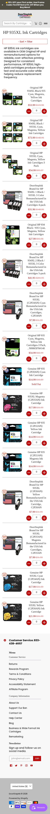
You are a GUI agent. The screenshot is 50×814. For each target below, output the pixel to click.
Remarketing (16, 736)
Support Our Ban (18, 708)
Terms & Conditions (20, 674)
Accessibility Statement (22, 684)
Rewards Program (19, 669)
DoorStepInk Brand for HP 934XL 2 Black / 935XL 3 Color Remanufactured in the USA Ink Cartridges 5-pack (36, 264)
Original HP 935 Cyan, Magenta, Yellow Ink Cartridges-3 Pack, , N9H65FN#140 (36, 342)
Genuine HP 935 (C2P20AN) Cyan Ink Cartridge (36, 371)
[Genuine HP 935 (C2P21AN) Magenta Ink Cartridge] (12, 463)
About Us (14, 702)
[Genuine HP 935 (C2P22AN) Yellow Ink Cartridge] (12, 433)
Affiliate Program (18, 689)
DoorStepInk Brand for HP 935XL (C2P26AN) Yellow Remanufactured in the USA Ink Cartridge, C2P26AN (36, 494)
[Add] (44, 111)
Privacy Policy (16, 679)
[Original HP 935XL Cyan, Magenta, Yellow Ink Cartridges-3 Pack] (12, 165)
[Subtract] (28, 111)
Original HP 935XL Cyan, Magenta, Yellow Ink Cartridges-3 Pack (36, 159)
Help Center (15, 718)
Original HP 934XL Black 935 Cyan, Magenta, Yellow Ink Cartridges (36, 94)
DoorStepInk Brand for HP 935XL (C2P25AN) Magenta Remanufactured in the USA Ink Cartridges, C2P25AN (36, 540)
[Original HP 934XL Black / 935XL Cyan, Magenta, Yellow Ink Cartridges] (12, 132)
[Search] (30, 23)
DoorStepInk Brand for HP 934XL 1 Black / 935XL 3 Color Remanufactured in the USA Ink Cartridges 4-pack (36, 195)
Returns (13, 664)
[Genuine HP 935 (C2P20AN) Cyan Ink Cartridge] (12, 376)
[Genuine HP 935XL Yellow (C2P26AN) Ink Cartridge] (12, 612)
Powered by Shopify (18, 798)
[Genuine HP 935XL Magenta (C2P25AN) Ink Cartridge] (12, 404)
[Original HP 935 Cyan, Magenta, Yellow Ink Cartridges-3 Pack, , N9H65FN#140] (12, 347)
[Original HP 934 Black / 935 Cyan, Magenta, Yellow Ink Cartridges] (12, 235)
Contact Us (15, 713)
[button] (36, 23)
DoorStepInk (15, 793)
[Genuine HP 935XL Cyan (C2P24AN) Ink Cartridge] (12, 583)
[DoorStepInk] (25, 15)
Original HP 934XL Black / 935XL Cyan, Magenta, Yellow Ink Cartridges (36, 127)
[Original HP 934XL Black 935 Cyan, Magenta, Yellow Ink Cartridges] (12, 100)
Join (37, 758)
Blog (11, 723)
